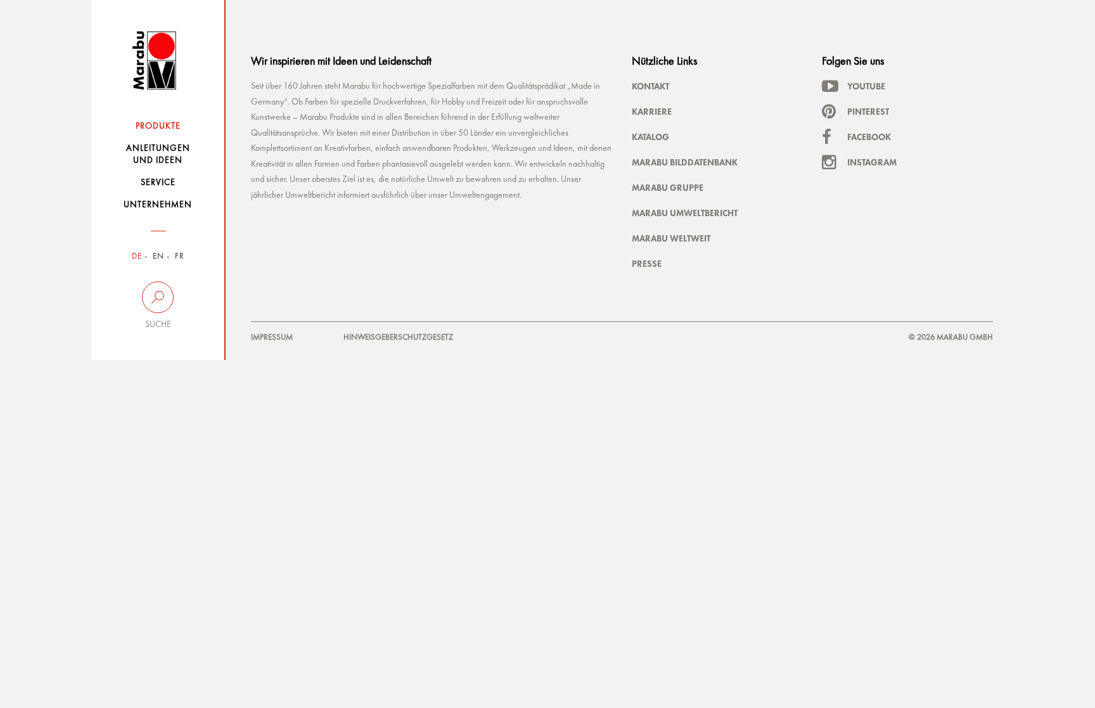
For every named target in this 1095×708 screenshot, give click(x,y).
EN (158, 256)
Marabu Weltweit (671, 238)
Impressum (272, 337)
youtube (866, 86)
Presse (647, 263)
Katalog (650, 137)
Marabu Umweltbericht (685, 213)
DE (137, 256)
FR (179, 256)
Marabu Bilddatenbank (685, 162)
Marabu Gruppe (667, 187)
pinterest (868, 111)
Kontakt (650, 86)
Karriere (652, 111)
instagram (872, 162)
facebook (869, 136)
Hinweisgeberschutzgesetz (398, 337)
